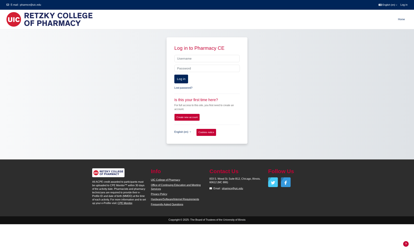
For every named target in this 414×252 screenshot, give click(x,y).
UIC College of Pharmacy (165, 179)
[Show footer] (406, 244)
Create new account (187, 117)
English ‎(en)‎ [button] (181, 132)
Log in (404, 4)
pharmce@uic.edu (30, 4)
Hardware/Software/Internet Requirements (175, 199)
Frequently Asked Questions (167, 204)
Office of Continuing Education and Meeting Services (176, 187)
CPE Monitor (125, 203)
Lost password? (183, 87)
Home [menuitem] (401, 19)
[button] (388, 5)
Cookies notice (206, 132)
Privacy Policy (159, 194)
